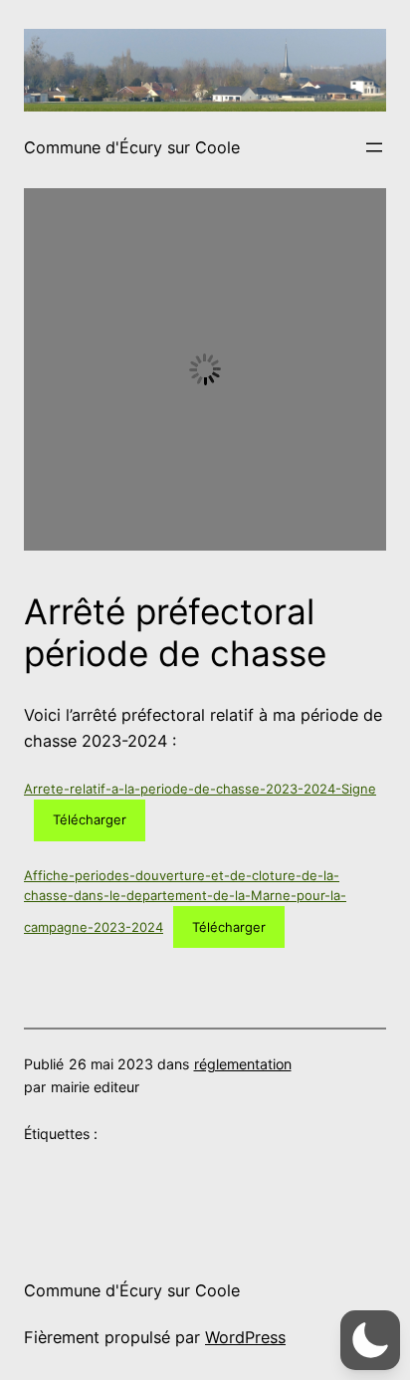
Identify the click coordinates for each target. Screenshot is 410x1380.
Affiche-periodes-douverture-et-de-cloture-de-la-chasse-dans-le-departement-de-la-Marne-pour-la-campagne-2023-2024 (185, 901)
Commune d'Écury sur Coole (132, 147)
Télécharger (89, 819)
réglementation (243, 1063)
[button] (370, 1340)
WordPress (245, 1337)
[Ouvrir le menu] (374, 147)
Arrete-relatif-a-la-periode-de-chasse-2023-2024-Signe (200, 789)
